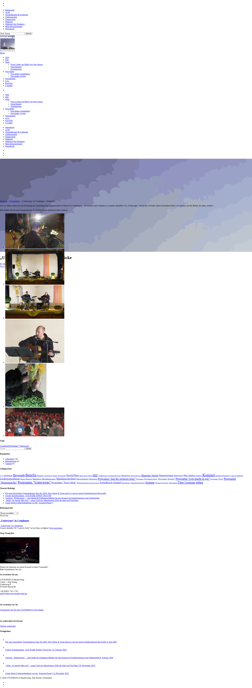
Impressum (9, 127)
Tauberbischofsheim (137, 483)
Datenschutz (10, 137)
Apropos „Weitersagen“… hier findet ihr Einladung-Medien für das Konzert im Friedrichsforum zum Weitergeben (52, 498)
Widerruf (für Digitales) (15, 141)
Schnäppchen (16, 106)
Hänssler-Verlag (149, 475)
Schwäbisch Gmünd (110, 482)
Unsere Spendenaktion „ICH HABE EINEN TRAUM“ (28, 496)
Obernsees (93, 479)
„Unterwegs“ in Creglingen (11, 526)
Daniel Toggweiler (59, 476)
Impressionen (10, 461)
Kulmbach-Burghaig (222, 476)
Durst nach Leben (86, 476)
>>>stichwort (6, 475)
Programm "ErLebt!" (166, 479)
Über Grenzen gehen (190, 482)
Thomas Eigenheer (161, 483)
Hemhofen (125, 476)
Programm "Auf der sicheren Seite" (117, 478)
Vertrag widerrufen (8, 626)
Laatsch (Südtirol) (236, 476)
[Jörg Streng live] (19, 563)
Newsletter (9, 109)
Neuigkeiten (10, 116)
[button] (2, 53)
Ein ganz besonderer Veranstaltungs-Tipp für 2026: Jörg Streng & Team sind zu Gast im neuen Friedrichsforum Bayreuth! (55, 493)
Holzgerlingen (135, 476)
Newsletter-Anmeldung (20, 111)
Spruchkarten (16, 104)
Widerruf (9, 139)
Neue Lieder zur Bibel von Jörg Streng (26, 102)
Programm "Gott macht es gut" (193, 478)
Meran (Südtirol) (26, 479)
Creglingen (4, 446)
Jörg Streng (189, 475)
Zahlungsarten (11, 134)
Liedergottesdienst (10, 478)
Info (7, 97)
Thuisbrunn (173, 483)
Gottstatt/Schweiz (114, 476)
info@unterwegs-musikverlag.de (13, 593)
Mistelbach (37, 479)
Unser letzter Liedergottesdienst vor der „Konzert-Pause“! (29, 503)
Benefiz (30, 475)
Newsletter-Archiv (18, 113)
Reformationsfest (83, 483)
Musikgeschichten (66, 478)
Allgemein (9, 459)
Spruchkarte (125, 483)
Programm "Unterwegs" (19, 446)
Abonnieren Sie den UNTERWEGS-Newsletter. (22, 610)
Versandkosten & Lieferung (16, 132)
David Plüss (72, 475)
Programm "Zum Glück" (64, 482)
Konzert (208, 475)
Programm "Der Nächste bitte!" (147, 479)
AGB (7, 130)
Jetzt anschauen (55, 528)
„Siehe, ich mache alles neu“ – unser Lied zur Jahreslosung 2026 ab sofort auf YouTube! (41, 500)
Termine (8, 464)
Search (28, 34)
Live (7, 118)
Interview (178, 475)
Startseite (3, 201)
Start (7, 94)
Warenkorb (9, 146)
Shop (7, 99)
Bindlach (40, 476)
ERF (95, 475)
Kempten (198, 476)
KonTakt (9, 120)
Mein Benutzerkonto (13, 144)
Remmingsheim (94, 483)
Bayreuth (19, 475)
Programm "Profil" (216, 479)
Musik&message (49, 479)
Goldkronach (103, 476)
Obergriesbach (82, 479)
